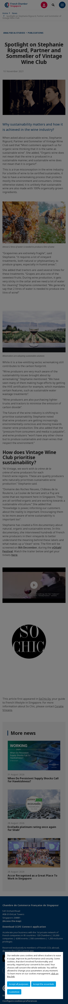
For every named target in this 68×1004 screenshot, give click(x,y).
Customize (14, 991)
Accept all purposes (18, 984)
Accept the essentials (43, 984)
